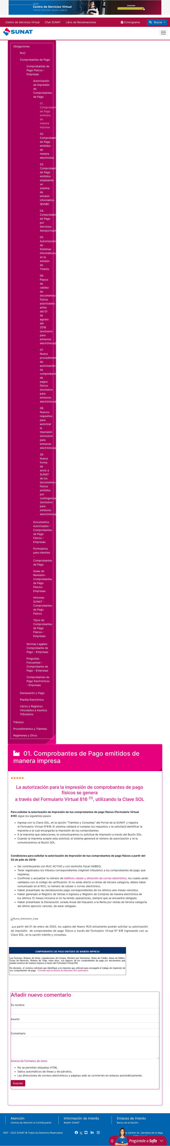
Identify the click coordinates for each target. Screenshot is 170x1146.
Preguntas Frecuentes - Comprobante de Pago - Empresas (37, 664)
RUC (23, 53)
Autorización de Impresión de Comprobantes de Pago (42, 88)
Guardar (18, 1083)
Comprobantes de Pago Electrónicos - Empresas (38, 681)
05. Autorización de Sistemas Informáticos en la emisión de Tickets (46, 253)
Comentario (18, 1033)
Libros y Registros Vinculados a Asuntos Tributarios (33, 710)
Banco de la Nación (127, 1122)
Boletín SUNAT (72, 1122)
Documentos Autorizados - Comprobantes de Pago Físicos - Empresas (42, 532)
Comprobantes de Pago (35, 59)
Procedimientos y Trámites (30, 728)
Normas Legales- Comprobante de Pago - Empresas (37, 648)
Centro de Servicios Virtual (22, 22)
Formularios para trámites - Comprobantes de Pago (42, 556)
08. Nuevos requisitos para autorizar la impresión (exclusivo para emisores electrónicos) (46, 428)
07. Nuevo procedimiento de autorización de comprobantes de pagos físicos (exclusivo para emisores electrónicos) (46, 375)
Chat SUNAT (53, 22)
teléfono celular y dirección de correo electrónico (95, 878)
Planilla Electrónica (32, 699)
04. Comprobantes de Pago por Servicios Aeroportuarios (46, 220)
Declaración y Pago (32, 693)
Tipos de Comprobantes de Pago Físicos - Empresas (42, 628)
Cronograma (131, 22)
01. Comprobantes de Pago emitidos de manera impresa (46, 115)
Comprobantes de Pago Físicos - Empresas (38, 70)
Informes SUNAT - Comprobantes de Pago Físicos (42, 605)
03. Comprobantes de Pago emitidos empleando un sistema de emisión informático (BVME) (46, 184)
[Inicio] (18, 32)
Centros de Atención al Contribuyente (31, 1122)
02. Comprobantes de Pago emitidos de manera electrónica (46, 145)
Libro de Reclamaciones (81, 22)
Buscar (158, 22)
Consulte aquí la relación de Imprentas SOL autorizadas (63, 970)
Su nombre (17, 1005)
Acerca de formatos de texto (29, 1061)
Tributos (18, 722)
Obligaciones (21, 46)
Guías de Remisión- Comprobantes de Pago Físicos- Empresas (42, 581)
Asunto (15, 1019)
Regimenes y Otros (25, 735)
